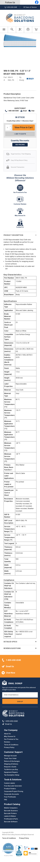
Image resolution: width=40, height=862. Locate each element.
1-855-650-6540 (13, 111)
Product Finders (10, 789)
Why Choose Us (9, 736)
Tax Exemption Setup (11, 775)
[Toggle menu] (4, 29)
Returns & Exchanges (12, 761)
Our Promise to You (11, 739)
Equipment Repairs (11, 772)
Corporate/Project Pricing (13, 791)
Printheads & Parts (11, 819)
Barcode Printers (10, 813)
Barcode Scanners (11, 811)
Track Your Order (10, 758)
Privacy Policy (9, 747)
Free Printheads (10, 797)
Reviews (7, 742)
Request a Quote (10, 767)
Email (25, 111)
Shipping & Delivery (11, 764)
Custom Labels (9, 783)
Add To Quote (20, 134)
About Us (7, 734)
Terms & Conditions (11, 745)
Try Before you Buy (11, 769)
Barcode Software (10, 822)
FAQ (5, 800)
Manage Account (10, 756)
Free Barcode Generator (13, 786)
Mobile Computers (10, 808)
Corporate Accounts (11, 794)
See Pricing (20, 144)
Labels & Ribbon (10, 816)
